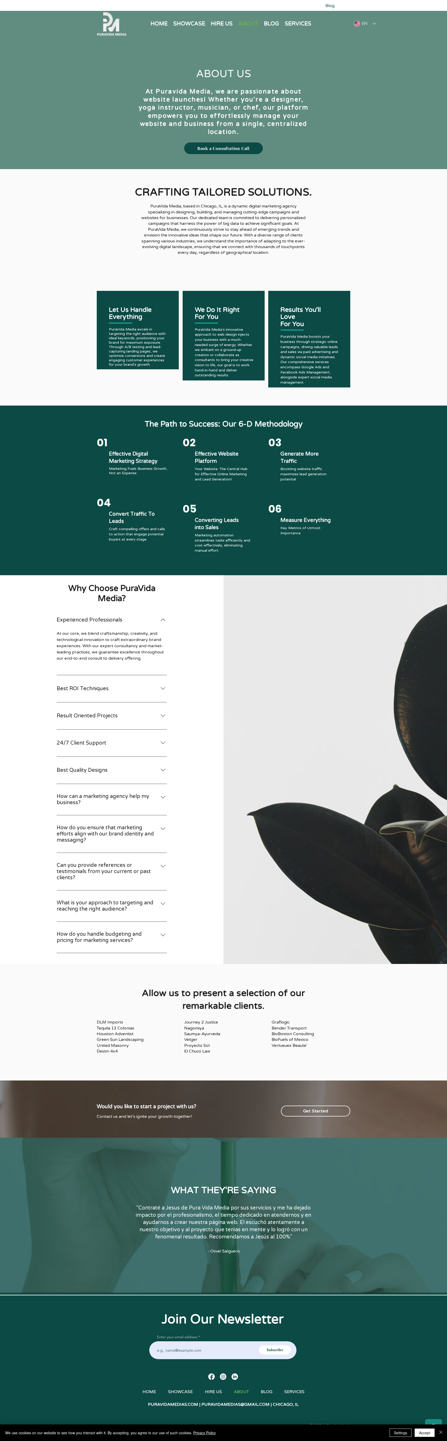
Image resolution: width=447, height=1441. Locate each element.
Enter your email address (177, 1337)
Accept (424, 1432)
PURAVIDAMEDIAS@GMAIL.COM (236, 1404)
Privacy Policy (204, 1432)
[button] (298, 23)
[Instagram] (223, 1376)
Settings (400, 1432)
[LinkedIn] (235, 1376)
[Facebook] (211, 1376)
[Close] (441, 1433)
